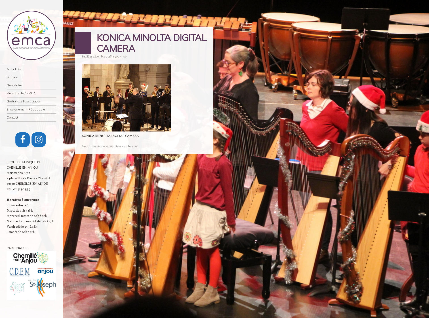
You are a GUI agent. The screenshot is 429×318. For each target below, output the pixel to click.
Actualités (14, 69)
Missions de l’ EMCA (21, 93)
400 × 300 (120, 56)
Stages (12, 77)
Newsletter (14, 85)
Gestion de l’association (24, 101)
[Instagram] (39, 139)
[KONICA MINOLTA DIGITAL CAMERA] (126, 130)
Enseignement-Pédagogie (26, 109)
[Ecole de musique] (31, 35)
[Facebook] (22, 139)
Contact (12, 117)
